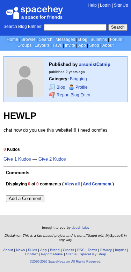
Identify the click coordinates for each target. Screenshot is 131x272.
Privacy (106, 250)
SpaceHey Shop (93, 254)
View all (72, 184)
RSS (81, 250)
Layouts (42, 45)
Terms (92, 250)
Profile (81, 87)
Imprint (120, 250)
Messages (65, 39)
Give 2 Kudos (52, 159)
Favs (57, 45)
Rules (32, 250)
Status (71, 254)
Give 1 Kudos (17, 159)
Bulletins (98, 39)
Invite (70, 45)
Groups (24, 45)
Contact (31, 254)
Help (92, 5)
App (82, 45)
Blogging (78, 78)
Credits (68, 250)
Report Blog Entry (73, 95)
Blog (82, 39)
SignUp (121, 5)
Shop (94, 45)
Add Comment (97, 184)
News (20, 250)
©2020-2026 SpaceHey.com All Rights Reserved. (65, 261)
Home (12, 39)
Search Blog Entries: (22, 26)
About (108, 45)
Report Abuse (52, 254)
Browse (28, 39)
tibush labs (80, 227)
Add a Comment (25, 198)
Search (118, 27)
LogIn (105, 5)
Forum (116, 39)
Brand (55, 250)
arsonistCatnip (94, 64)
